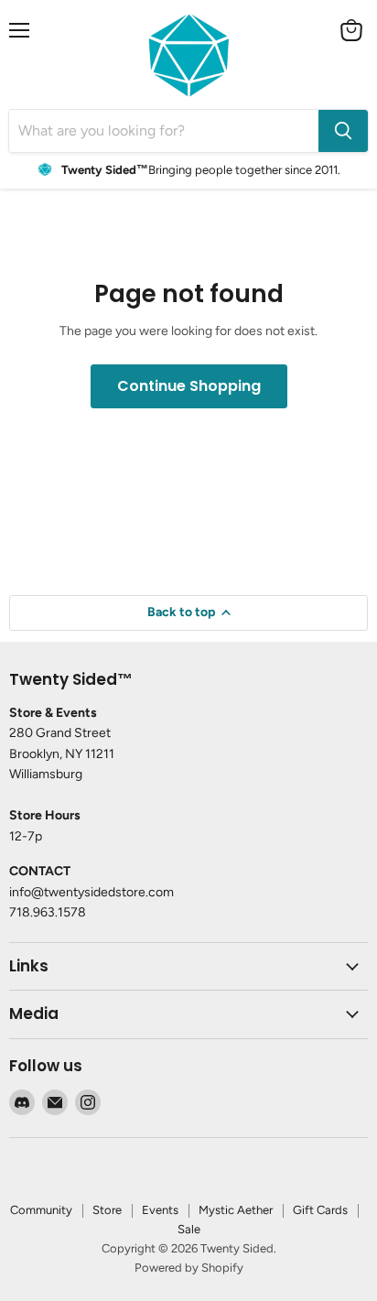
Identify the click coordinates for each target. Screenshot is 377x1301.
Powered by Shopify (189, 1267)
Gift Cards (320, 1210)
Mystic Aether (236, 1210)
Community (41, 1210)
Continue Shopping (189, 385)
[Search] (343, 131)
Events (160, 1210)
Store (107, 1210)
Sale (189, 1229)
